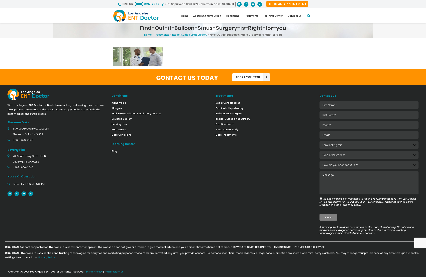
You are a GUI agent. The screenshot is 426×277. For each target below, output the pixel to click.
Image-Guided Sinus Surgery (189, 34)
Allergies (116, 108)
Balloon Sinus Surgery (228, 113)
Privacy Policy (46, 257)
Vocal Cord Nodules (227, 103)
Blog (114, 151)
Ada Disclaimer (114, 271)
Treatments (161, 34)
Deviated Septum (121, 119)
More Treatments (226, 135)
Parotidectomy (224, 124)
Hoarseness (118, 129)
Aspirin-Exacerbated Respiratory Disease (136, 113)
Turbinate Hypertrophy (229, 108)
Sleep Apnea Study (226, 129)
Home (148, 34)
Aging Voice (118, 103)
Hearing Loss (119, 124)
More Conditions (121, 135)
